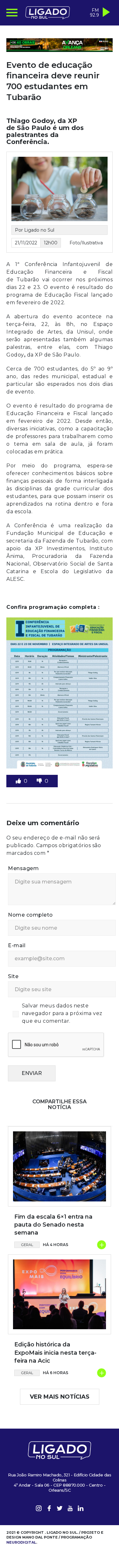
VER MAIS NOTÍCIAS (59, 1396)
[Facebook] (49, 1509)
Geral (27, 1245)
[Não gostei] (40, 781)
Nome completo (30, 915)
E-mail (16, 945)
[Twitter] (60, 1509)
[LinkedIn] (80, 1509)
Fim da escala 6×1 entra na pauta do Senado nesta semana (53, 1224)
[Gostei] (19, 781)
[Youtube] (70, 1509)
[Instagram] (39, 1509)
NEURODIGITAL (21, 1542)
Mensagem (23, 868)
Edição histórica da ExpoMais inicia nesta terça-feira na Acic (55, 1352)
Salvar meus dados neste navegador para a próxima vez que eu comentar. (62, 1013)
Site (13, 976)
